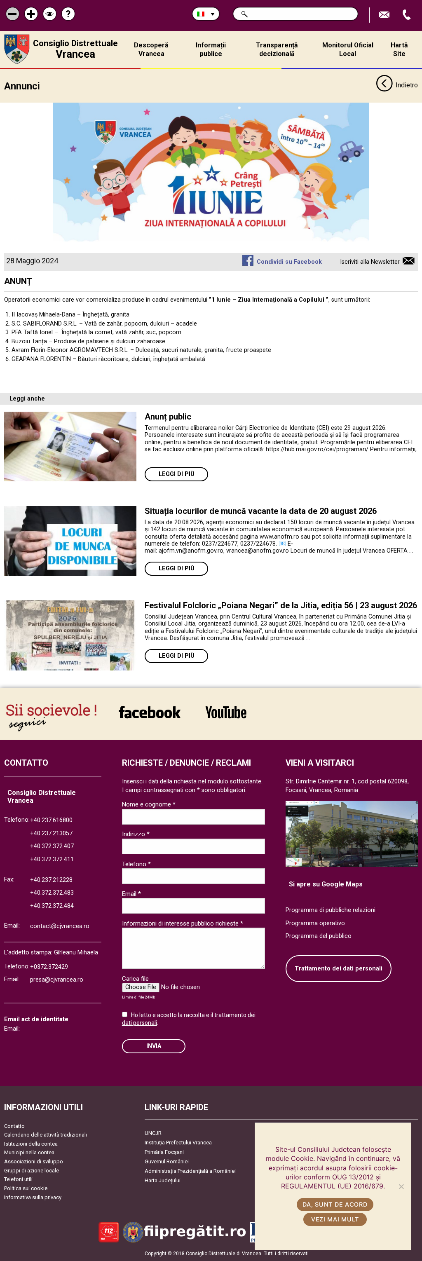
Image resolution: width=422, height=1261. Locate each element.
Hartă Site (399, 49)
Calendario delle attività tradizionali (45, 1135)
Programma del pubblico (319, 936)
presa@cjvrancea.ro (56, 979)
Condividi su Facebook (289, 261)
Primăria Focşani (164, 1152)
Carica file (135, 978)
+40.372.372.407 (52, 846)
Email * (131, 894)
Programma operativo (315, 923)
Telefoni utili (18, 1179)
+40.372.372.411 (52, 859)
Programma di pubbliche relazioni (330, 910)
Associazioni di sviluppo (33, 1161)
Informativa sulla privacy (32, 1197)
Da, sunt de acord (334, 1204)
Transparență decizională (277, 49)
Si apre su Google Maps (326, 884)
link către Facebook (150, 717)
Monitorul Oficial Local (347, 49)
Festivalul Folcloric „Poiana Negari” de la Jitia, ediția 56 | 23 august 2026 (281, 605)
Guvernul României (167, 1161)
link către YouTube (225, 717)
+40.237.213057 (51, 833)
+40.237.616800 (51, 820)
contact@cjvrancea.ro (59, 926)
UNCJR (153, 1133)
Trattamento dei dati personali (338, 968)
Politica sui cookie (25, 1188)
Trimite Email (385, 15)
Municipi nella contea (29, 1152)
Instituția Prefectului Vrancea (178, 1142)
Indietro (407, 85)
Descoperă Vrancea (151, 49)
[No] (401, 1186)
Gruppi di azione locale (31, 1170)
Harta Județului (163, 1180)
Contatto (14, 1126)
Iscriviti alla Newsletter (370, 261)
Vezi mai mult (335, 1219)
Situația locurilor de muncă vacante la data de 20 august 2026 (261, 511)
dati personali (139, 1023)
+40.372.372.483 (52, 892)
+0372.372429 (49, 966)
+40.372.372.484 (52, 905)
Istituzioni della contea (31, 1144)
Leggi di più (177, 474)
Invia (153, 1046)
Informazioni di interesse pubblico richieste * (182, 923)
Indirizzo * (136, 834)
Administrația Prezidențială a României (190, 1171)
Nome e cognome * (149, 804)
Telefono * (136, 864)
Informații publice (211, 49)
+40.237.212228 (51, 880)
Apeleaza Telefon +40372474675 (407, 15)
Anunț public (168, 417)
